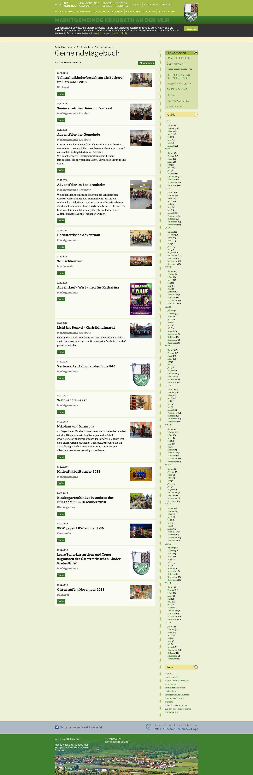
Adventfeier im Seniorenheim (81, 184)
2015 (168, 543)
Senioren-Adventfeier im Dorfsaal (84, 108)
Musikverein (171, 684)
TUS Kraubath (171, 677)
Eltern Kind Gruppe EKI (176, 705)
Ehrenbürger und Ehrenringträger (178, 76)
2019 (168, 385)
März (169, 131)
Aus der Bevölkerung (174, 698)
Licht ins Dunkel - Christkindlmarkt (86, 327)
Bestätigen (191, 29)
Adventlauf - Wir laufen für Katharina (88, 287)
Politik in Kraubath (179, 83)
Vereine (168, 673)
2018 (168, 425)
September (172, 176)
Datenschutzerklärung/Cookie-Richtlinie (104, 33)
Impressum (61, 739)
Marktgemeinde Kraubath (177, 695)
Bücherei (169, 702)
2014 (168, 583)
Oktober (171, 179)
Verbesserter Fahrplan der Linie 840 (86, 366)
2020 (168, 346)
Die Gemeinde (83, 47)
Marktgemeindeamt (179, 58)
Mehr (61, 94)
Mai (169, 137)
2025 (168, 149)
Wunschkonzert (70, 261)
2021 (168, 306)
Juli (169, 143)
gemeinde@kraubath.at (116, 741)
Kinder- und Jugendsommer (178, 709)
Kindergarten (171, 712)
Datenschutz (74, 739)
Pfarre (171, 95)
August (170, 146)
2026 (168, 121)
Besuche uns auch (81, 727)
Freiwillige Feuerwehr (175, 688)
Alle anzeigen (147, 63)
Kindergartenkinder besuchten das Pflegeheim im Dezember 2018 (85, 499)
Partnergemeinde (178, 100)
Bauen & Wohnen (178, 89)
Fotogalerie (174, 106)
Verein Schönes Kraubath (176, 681)
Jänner (170, 125)
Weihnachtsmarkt (72, 400)
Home (69, 47)
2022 (168, 267)
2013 (168, 622)
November (172, 182)
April (169, 134)
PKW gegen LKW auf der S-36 (80, 528)
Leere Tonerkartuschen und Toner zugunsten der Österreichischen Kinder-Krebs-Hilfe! (89, 558)
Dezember (172, 185)
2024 (168, 188)
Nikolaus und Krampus (75, 426)
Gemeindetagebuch (104, 47)
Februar (171, 128)
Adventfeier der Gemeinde (78, 134)
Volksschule (170, 691)
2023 (168, 227)
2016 (168, 504)
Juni (169, 140)
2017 (168, 465)
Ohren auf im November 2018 (80, 589)
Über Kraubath (176, 63)
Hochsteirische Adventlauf (78, 235)
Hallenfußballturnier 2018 (78, 471)
